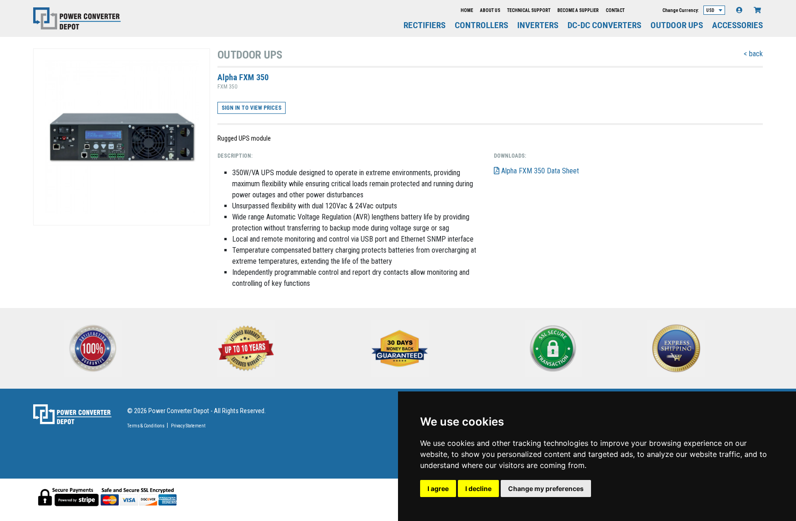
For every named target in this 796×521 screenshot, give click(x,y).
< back (753, 53)
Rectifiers (424, 25)
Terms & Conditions (145, 425)
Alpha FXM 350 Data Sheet (539, 170)
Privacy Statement (188, 425)
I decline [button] (478, 488)
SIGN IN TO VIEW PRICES (251, 108)
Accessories (737, 25)
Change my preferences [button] (546, 488)
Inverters (537, 25)
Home (467, 10)
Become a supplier (578, 10)
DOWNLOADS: (510, 156)
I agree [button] (438, 488)
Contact (615, 10)
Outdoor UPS (676, 25)
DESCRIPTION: (234, 156)
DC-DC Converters (604, 25)
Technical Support (528, 10)
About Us (490, 10)
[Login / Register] (739, 10)
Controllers (481, 25)
